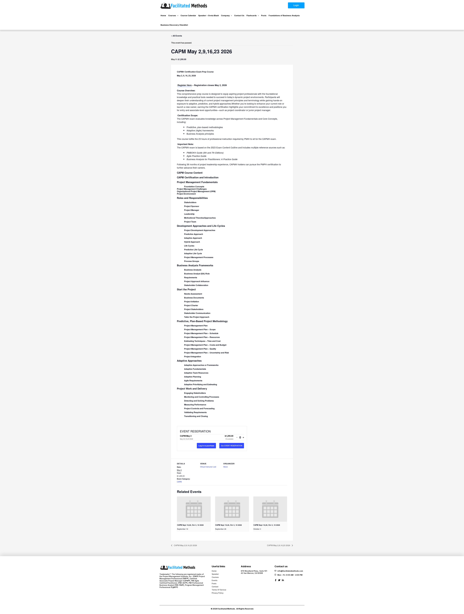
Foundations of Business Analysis (284, 15)
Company (225, 15)
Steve (225, 467)
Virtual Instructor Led (208, 467)
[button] (177, 15)
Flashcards (251, 15)
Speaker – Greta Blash (208, 15)
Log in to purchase (206, 445)
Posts (263, 15)
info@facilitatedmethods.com (290, 571)
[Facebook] (276, 581)
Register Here (185, 85)
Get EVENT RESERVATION (231, 445)
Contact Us (239, 15)
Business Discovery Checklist (174, 25)
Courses (172, 15)
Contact (215, 587)
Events (214, 580)
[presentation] (194, 509)
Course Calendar (188, 15)
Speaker (215, 574)
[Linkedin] (283, 581)
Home (163, 15)
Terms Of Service (219, 590)
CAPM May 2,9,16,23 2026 (185, 545)
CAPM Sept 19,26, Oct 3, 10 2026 (190, 525)
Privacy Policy (217, 593)
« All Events (176, 35)
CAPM (179, 481)
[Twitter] (279, 581)
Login (296, 5)
